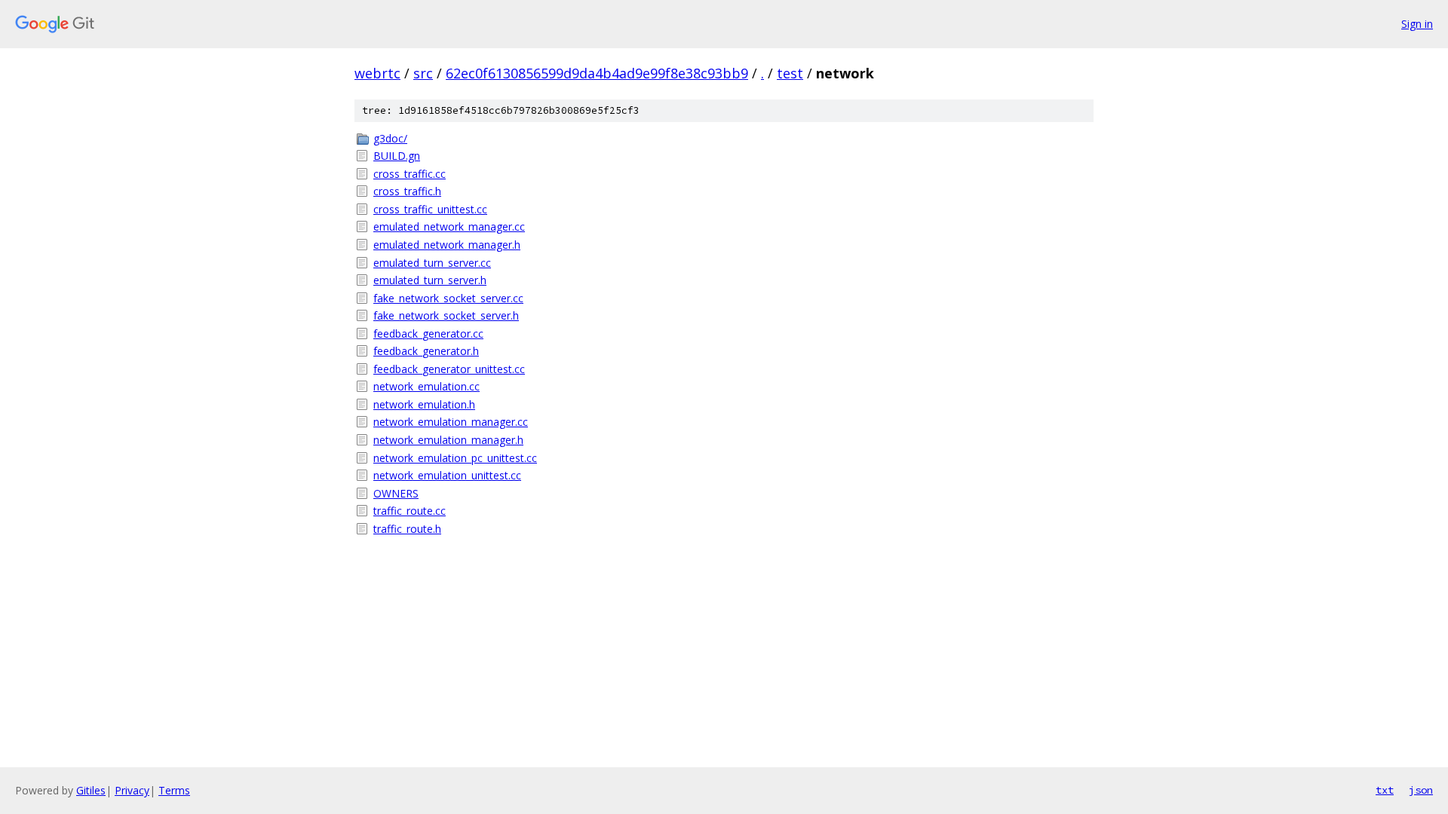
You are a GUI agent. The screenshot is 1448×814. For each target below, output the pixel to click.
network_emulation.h (424, 404)
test (790, 73)
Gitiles (91, 790)
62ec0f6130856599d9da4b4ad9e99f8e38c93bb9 (597, 73)
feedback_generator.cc (428, 333)
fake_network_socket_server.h (446, 315)
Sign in (1417, 24)
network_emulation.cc (426, 386)
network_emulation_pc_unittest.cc (455, 458)
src (423, 73)
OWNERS (396, 493)
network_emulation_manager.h (448, 440)
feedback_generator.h (426, 351)
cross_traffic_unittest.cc (430, 209)
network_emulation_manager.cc (450, 422)
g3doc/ (390, 138)
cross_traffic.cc (409, 174)
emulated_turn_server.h (429, 280)
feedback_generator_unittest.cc (449, 369)
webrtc (377, 73)
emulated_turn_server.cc (432, 263)
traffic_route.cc (409, 510)
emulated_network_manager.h (446, 244)
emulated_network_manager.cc (449, 226)
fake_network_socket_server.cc (448, 298)
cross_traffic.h (407, 191)
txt (1385, 790)
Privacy (132, 790)
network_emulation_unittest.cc (447, 475)
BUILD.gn (396, 155)
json (1421, 790)
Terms (174, 790)
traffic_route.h (407, 529)
